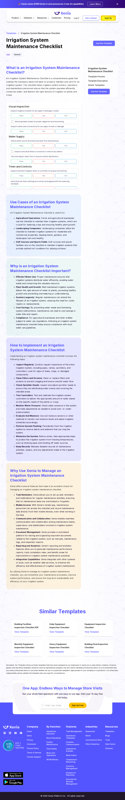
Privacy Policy (33, 748)
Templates (11, 33)
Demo (29, 736)
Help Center (110, 744)
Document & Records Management (71, 781)
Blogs (107, 736)
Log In (76, 18)
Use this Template (104, 43)
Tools (107, 740)
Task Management (74, 731)
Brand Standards (54, 738)
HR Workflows (52, 760)
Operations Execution (51, 732)
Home (29, 731)
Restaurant (90, 731)
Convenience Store (94, 740)
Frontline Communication (72, 743)
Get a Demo (91, 18)
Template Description (98, 81)
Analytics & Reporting (71, 774)
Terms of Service (34, 753)
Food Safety (52, 749)
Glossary (109, 748)
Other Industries (92, 744)
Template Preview (96, 76)
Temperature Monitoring (71, 761)
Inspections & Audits (71, 750)
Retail (88, 736)
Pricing (67, 18)
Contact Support (34, 757)
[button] (16, 18)
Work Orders (71, 755)
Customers (56, 18)
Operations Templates (71, 737)
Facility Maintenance (52, 743)
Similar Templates (96, 85)
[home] (62, 13)
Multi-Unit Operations (51, 754)
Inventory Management (71, 767)
